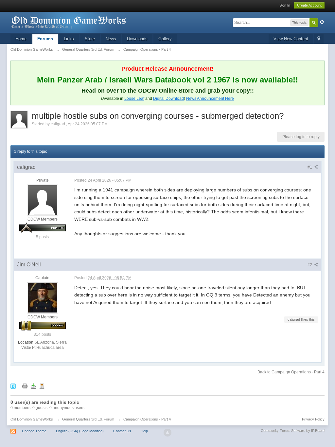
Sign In (284, 5)
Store (90, 38)
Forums (45, 38)
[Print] (24, 386)
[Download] (33, 386)
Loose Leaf (134, 98)
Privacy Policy (313, 419)
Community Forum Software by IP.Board (293, 431)
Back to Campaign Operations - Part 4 (291, 372)
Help (144, 431)
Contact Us (122, 431)
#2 (310, 264)
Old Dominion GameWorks (31, 419)
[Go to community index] (69, 21)
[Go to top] (167, 433)
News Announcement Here (210, 98)
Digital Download (168, 98)
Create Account (309, 5)
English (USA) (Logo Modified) (80, 431)
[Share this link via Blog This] (41, 386)
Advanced (322, 22)
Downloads (137, 38)
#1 (310, 167)
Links (69, 38)
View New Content (290, 38)
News (111, 38)
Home (20, 38)
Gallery (165, 38)
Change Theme (34, 431)
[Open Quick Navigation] (319, 39)
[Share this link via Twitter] (13, 386)
